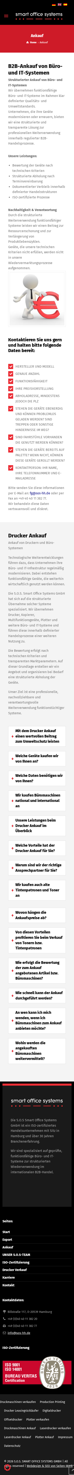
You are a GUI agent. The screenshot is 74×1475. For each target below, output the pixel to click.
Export (7, 1240)
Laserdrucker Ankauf (17, 1437)
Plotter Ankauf (44, 1437)
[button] (7, 1467)
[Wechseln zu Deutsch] (54, 4)
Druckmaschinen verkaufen (18, 1402)
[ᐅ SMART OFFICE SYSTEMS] (37, 16)
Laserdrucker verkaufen (55, 1428)
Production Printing (52, 1402)
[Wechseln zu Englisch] (59, 4)
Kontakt (8, 1285)
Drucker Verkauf (14, 1270)
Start (6, 1232)
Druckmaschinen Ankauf (20, 1428)
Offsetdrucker (13, 1419)
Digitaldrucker (52, 1410)
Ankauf (7, 1247)
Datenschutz (12, 1446)
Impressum (65, 1437)
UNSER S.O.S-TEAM (16, 1255)
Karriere (8, 1277)
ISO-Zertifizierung (15, 1262)
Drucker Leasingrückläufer (21, 1410)
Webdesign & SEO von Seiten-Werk (50, 1466)
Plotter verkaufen (37, 1419)
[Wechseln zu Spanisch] (65, 4)
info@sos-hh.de (19, 1333)
